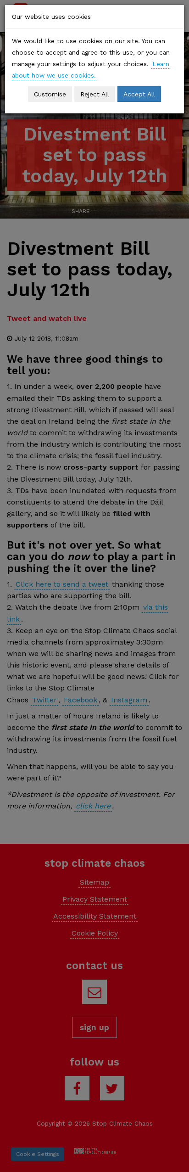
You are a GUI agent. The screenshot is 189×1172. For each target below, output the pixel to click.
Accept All (139, 94)
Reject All (94, 94)
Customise (50, 94)
